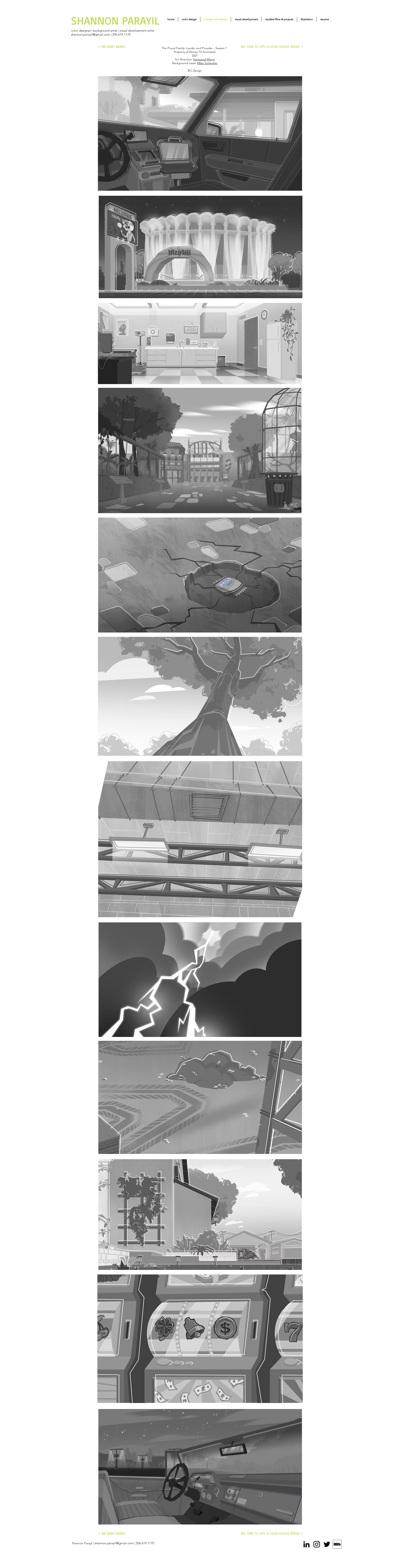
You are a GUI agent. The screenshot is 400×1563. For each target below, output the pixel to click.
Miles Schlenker (207, 63)
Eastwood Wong (204, 59)
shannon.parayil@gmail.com (90, 34)
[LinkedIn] (306, 1544)
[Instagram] (316, 1544)
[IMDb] (337, 1544)
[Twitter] (326, 1544)
